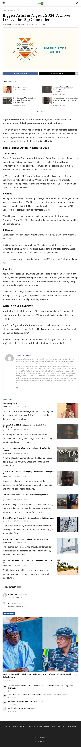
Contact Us (23, 726)
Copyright (32, 726)
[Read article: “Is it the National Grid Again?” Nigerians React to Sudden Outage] (67, 524)
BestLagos (43, 737)
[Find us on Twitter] (38, 741)
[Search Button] (77, 3)
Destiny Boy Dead (20, 87)
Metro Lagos (11, 11)
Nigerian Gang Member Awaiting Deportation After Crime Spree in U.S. (65, 100)
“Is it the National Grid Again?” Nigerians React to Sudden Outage (28, 518)
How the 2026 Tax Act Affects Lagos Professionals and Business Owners (24, 100)
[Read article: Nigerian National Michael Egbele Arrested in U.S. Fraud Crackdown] (47, 89)
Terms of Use (72, 726)
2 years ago (23, 594)
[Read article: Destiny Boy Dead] (7, 89)
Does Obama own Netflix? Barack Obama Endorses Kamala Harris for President (38, 695)
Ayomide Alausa (9, 24)
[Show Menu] (4, 3)
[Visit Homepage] (40, 3)
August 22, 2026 (23, 24)
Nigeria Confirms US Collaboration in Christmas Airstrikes (26, 539)
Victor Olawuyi (8, 406)
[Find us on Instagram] (44, 741)
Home (4, 11)
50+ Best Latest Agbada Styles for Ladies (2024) (25, 701)
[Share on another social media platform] (76, 73)
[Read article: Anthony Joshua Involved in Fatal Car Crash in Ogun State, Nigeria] (67, 501)
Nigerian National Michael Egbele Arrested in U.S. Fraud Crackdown (64, 89)
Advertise (15, 726)
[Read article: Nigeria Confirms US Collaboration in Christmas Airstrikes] (67, 545)
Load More (41, 112)
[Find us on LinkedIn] (41, 741)
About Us (7, 726)
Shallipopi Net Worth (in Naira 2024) (22, 708)
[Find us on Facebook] (35, 741)
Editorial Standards (43, 726)
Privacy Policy (61, 726)
